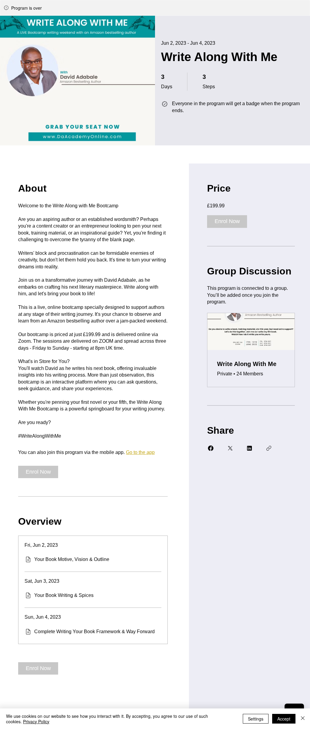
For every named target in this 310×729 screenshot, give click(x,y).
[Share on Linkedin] (249, 448)
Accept (283, 719)
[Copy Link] (268, 448)
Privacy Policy (36, 721)
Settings (255, 719)
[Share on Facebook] (210, 448)
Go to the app (140, 452)
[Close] (302, 718)
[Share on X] (230, 448)
